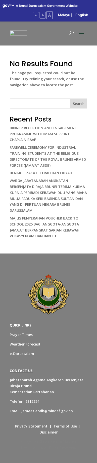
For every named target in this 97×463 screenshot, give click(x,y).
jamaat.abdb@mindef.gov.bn (47, 410)
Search (79, 103)
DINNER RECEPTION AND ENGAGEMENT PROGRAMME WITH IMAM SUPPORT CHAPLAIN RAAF (43, 134)
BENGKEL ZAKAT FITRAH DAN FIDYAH (41, 172)
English (81, 15)
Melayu (64, 15)
